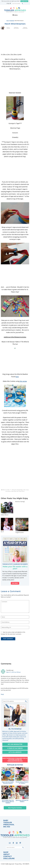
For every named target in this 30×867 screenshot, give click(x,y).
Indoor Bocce (4, 515)
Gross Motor (8, 491)
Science (22, 491)
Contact (7, 856)
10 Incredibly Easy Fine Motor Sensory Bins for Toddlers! (8, 801)
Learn (17, 491)
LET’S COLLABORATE (15, 752)
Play (20, 491)
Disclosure (9, 858)
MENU (16, 15)
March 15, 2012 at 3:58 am (13, 672)
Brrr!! (2, 532)
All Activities (14, 489)
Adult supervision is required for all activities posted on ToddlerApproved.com (15, 760)
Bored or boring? (20, 501)
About (6, 854)
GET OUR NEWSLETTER (15, 744)
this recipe (23, 381)
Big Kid (18, 489)
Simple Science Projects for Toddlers (22, 782)
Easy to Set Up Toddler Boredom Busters (8, 782)
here (17, 377)
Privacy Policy (18, 864)
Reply (2, 694)
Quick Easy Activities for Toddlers (22, 801)
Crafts (24, 489)
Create (27, 489)
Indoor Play (13, 491)
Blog (21, 489)
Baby (5, 820)
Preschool (8, 825)
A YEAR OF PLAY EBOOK (15, 748)
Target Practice (19, 532)
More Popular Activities (15, 808)
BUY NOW (15, 583)
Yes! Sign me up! (24, 1)
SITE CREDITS (26, 864)
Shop (5, 852)
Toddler (7, 823)
